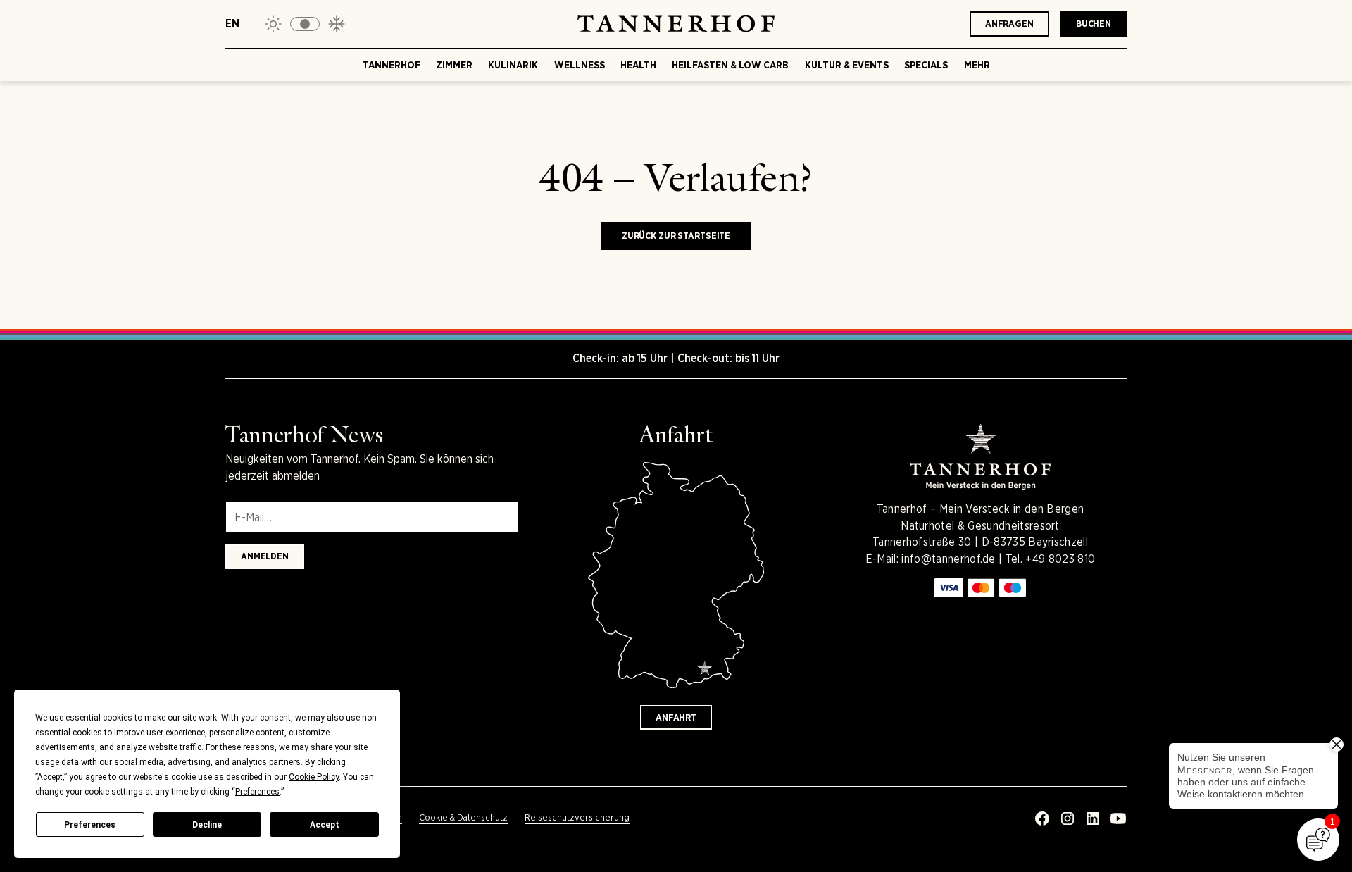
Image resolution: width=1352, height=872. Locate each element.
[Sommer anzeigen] (273, 24)
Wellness (579, 64)
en (232, 23)
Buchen (1093, 23)
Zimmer (454, 64)
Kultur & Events (847, 64)
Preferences (89, 825)
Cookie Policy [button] (314, 777)
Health (638, 64)
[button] (305, 24)
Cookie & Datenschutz (463, 818)
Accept (324, 825)
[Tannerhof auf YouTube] (1118, 818)
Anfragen (1009, 23)
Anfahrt (676, 717)
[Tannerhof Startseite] (676, 23)
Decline (207, 825)
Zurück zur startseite (676, 235)
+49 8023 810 (1060, 559)
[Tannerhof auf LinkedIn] (1092, 818)
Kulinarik (513, 64)
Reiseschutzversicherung (577, 818)
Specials (926, 64)
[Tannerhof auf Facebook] (1042, 818)
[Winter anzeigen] (336, 24)
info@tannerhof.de (948, 559)
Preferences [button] (257, 792)
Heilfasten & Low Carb (730, 64)
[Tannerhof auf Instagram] (1067, 818)
